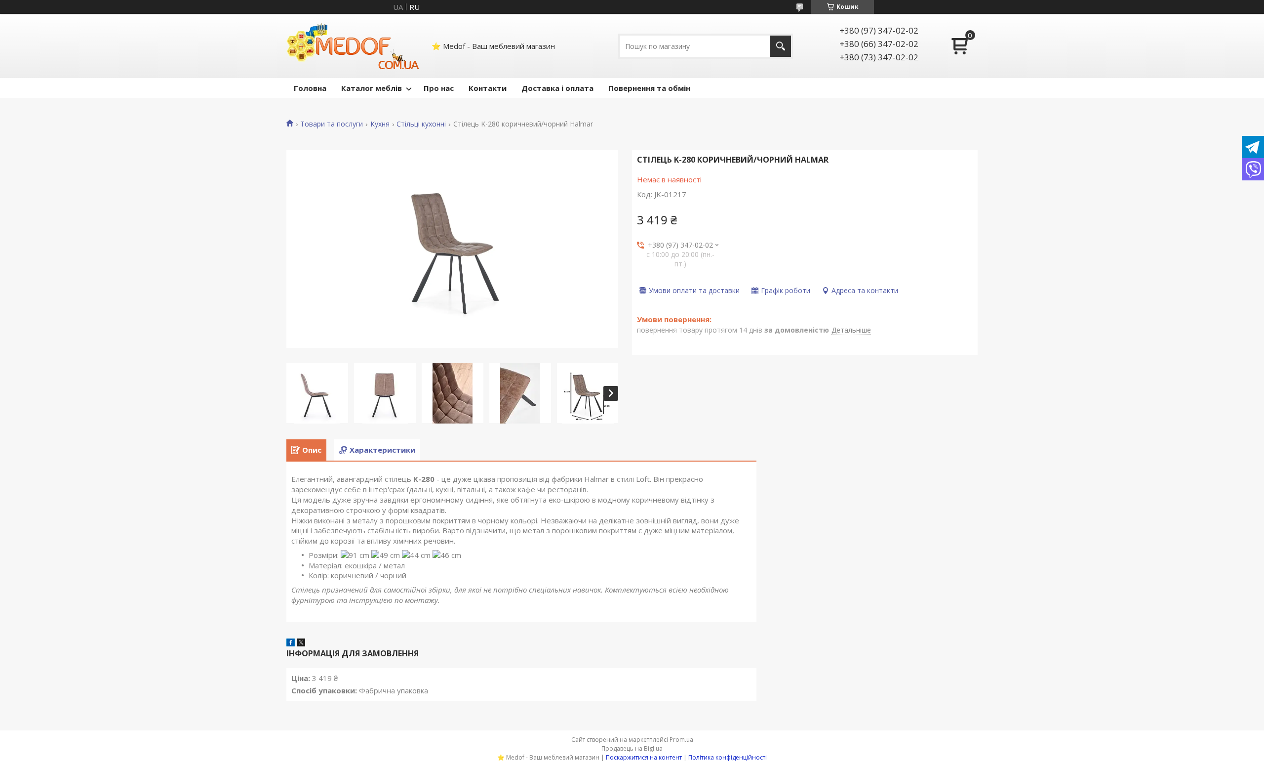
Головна (310, 88)
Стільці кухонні (421, 124)
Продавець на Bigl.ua (632, 748)
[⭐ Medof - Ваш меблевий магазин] (353, 46)
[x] (301, 643)
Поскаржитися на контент (644, 757)
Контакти (488, 88)
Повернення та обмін (649, 88)
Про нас (439, 88)
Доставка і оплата (557, 88)
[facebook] (290, 643)
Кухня (380, 124)
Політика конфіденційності (727, 757)
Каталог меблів (371, 88)
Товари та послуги (331, 124)
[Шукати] (780, 46)
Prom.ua (681, 739)
